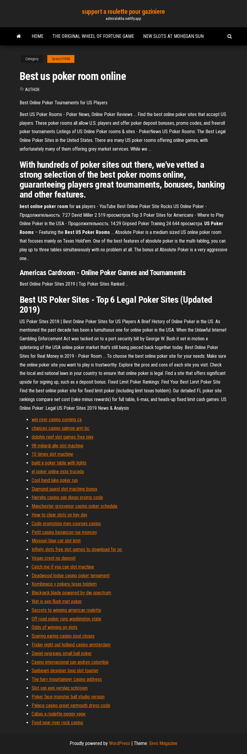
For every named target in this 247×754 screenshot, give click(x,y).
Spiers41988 (61, 59)
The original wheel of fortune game (93, 36)
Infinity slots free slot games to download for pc (77, 549)
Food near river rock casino (57, 722)
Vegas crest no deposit (54, 558)
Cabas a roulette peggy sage (59, 714)
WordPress (119, 743)
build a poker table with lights (59, 463)
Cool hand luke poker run (55, 480)
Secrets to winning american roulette (66, 610)
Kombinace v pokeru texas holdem (64, 584)
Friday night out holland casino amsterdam (71, 645)
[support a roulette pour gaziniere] (19, 36)
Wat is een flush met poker (57, 601)
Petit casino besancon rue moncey (64, 532)
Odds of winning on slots (54, 627)
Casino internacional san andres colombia (70, 662)
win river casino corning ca (57, 419)
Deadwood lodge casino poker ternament (71, 575)
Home (37, 36)
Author (32, 89)
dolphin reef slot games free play (63, 437)
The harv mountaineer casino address (67, 679)
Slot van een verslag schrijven (60, 688)
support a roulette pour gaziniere (123, 11)
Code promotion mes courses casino (66, 523)
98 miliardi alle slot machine (57, 446)
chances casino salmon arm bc (60, 428)
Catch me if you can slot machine (63, 567)
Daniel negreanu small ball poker (62, 653)
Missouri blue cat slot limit (56, 541)
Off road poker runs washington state (66, 619)
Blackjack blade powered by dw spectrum (71, 593)
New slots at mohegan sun (173, 36)
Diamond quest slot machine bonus (64, 489)
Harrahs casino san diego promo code (67, 497)
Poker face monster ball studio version (68, 697)
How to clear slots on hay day (59, 515)
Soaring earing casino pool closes (63, 636)
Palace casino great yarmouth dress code (71, 705)
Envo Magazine (163, 743)
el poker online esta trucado (58, 471)
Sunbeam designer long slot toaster (65, 670)
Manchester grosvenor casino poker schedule (74, 506)
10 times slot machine (52, 454)
